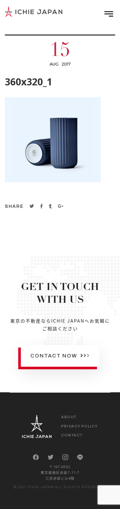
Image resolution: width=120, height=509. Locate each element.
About (69, 417)
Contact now (54, 355)
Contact (72, 435)
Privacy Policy (79, 426)
